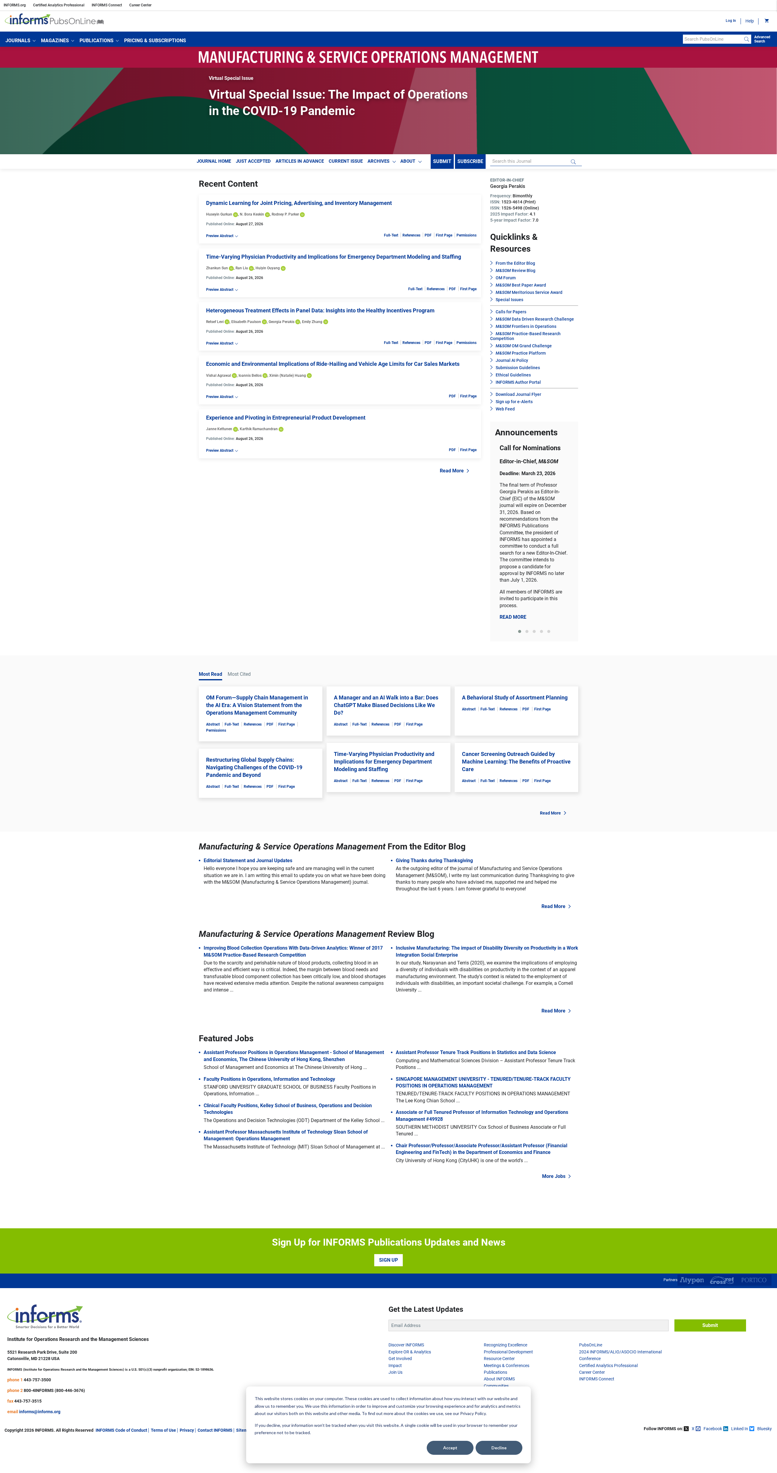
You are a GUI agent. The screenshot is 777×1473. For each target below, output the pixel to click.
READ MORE (513, 617)
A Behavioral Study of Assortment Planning (515, 697)
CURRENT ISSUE (346, 161)
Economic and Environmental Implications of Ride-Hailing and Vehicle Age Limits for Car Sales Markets (333, 364)
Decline (499, 1447)
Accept (450, 1447)
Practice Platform (521, 353)
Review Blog (515, 270)
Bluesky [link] (764, 1428)
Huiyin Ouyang (268, 268)
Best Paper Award (521, 285)
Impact (395, 1365)
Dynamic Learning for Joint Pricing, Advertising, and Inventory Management (299, 203)
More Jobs (553, 1176)
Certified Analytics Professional (58, 5)
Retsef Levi (215, 322)
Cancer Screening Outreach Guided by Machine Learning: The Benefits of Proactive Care (516, 761)
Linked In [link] (739, 1428)
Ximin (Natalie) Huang (287, 375)
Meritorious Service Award (529, 292)
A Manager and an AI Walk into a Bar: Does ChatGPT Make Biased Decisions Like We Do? (386, 705)
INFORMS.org (15, 5)
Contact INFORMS (215, 1430)
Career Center (140, 5)
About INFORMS (499, 1378)
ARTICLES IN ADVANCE (300, 161)
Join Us (395, 1372)
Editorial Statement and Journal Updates (248, 860)
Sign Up (388, 1260)
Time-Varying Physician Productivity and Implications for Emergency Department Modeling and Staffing (333, 256)
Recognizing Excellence (505, 1344)
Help (749, 21)
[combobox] (712, 39)
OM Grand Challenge (524, 345)
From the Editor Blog (515, 263)
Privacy (187, 1430)
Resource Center (499, 1358)
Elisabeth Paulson (246, 322)
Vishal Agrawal (218, 375)
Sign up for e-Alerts (514, 401)
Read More (452, 471)
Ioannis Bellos (250, 375)
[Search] (746, 39)
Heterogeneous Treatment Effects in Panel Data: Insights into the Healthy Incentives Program (320, 310)
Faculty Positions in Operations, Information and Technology (269, 1079)
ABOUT (407, 161)
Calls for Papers (511, 311)
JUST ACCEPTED (253, 161)
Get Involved (400, 1358)
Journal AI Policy (512, 360)
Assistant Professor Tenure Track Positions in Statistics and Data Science (476, 1052)
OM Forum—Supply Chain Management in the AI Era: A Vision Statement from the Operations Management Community (257, 705)
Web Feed (505, 409)
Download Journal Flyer (518, 394)
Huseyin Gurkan (219, 214)
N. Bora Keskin (252, 214)
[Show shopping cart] (766, 21)
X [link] (693, 1428)
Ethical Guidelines (513, 375)
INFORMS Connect (107, 5)
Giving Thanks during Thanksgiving (434, 860)
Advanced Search (762, 39)
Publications (495, 1372)
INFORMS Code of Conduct (121, 1430)
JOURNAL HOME (214, 161)
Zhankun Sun (217, 268)
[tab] (519, 631)
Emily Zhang (312, 322)
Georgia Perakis (281, 322)
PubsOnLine (590, 1344)
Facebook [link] (713, 1428)
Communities (496, 1385)
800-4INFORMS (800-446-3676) (54, 1390)
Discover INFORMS (406, 1344)
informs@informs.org (39, 1411)
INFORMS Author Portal (518, 382)
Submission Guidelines (518, 367)
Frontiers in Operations (526, 326)
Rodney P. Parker (285, 214)
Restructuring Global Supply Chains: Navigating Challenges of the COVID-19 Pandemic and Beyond (254, 767)
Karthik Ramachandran (259, 429)
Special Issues (509, 299)
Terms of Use (163, 1430)
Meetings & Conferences (506, 1365)
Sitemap (244, 1430)
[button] (20, 41)
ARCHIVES (378, 161)
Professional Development (508, 1351)
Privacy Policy (473, 1413)
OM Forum (506, 277)
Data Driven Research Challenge (535, 319)
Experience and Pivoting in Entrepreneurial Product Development (285, 417)
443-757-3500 (37, 1379)
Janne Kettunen (219, 429)
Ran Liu (242, 268)
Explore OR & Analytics (409, 1351)
